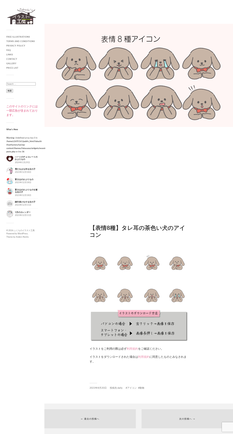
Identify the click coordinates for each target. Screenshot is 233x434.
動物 (141, 387)
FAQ (8, 50)
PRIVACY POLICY (15, 45)
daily (120, 387)
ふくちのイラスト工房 (24, 230)
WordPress (23, 233)
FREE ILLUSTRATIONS (18, 37)
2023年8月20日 (98, 387)
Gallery (11, 63)
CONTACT (11, 59)
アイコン (132, 387)
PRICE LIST (12, 68)
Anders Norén (22, 237)
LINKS (9, 54)
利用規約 (132, 348)
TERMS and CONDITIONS (20, 41)
